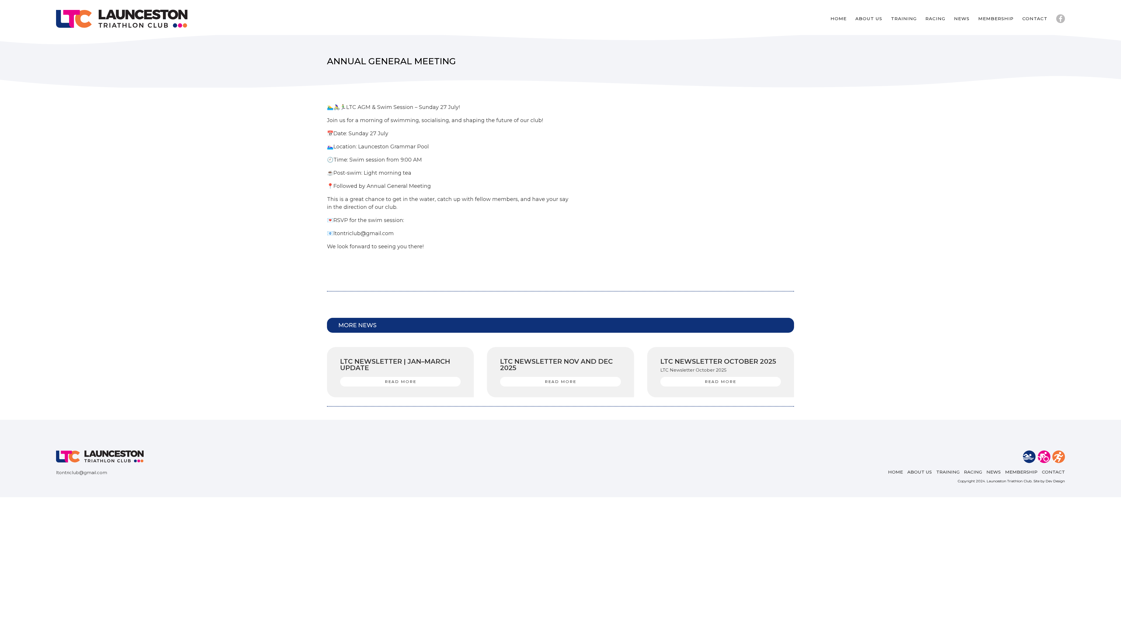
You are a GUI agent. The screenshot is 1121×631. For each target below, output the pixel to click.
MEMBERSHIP (996, 18)
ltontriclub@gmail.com (81, 472)
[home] (121, 19)
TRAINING (904, 18)
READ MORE (400, 381)
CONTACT (1053, 472)
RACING (935, 18)
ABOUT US (919, 472)
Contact (1034, 18)
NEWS (961, 18)
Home (839, 18)
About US (868, 18)
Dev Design (1055, 481)
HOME (895, 472)
